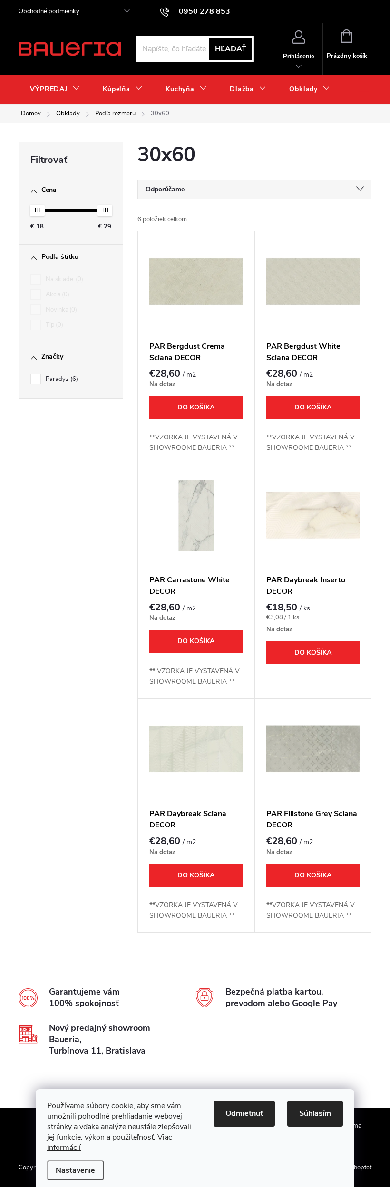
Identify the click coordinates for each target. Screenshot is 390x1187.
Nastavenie (75, 1170)
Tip (53, 325)
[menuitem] (55, 89)
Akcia (57, 294)
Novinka (60, 309)
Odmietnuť (244, 1113)
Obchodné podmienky (49, 11)
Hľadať (230, 49)
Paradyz (61, 379)
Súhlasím (315, 1113)
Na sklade (63, 279)
